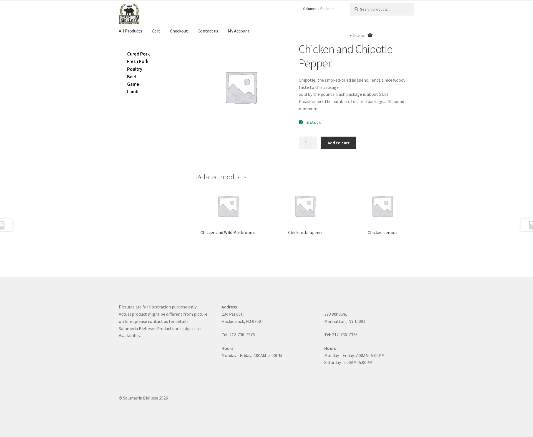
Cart (156, 31)
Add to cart (339, 142)
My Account (239, 31)
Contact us (208, 31)
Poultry (134, 69)
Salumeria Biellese (318, 8)
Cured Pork (138, 54)
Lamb (133, 92)
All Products (130, 31)
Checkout (179, 31)
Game (133, 84)
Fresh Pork (138, 61)
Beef (132, 77)
